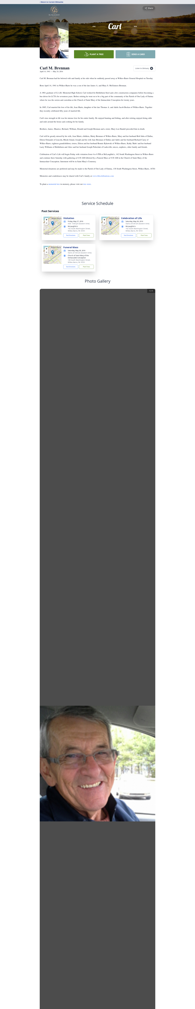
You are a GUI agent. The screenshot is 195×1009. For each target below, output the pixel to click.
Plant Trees (86, 235)
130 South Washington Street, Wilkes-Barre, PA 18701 (79, 261)
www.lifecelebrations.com (103, 175)
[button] (52, 223)
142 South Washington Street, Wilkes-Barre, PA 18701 (79, 229)
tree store (87, 184)
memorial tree (54, 184)
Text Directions (70, 235)
